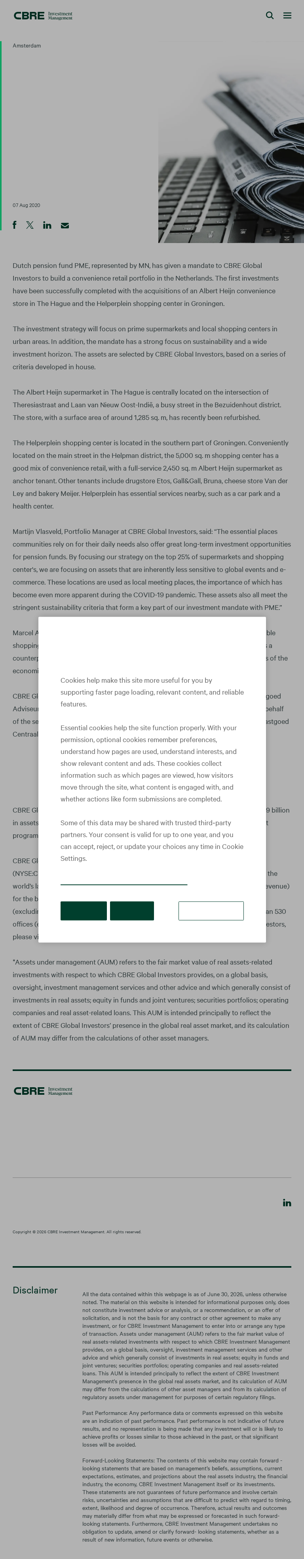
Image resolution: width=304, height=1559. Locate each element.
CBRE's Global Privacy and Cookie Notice (124, 880)
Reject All (132, 910)
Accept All (83, 910)
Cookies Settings (211, 910)
